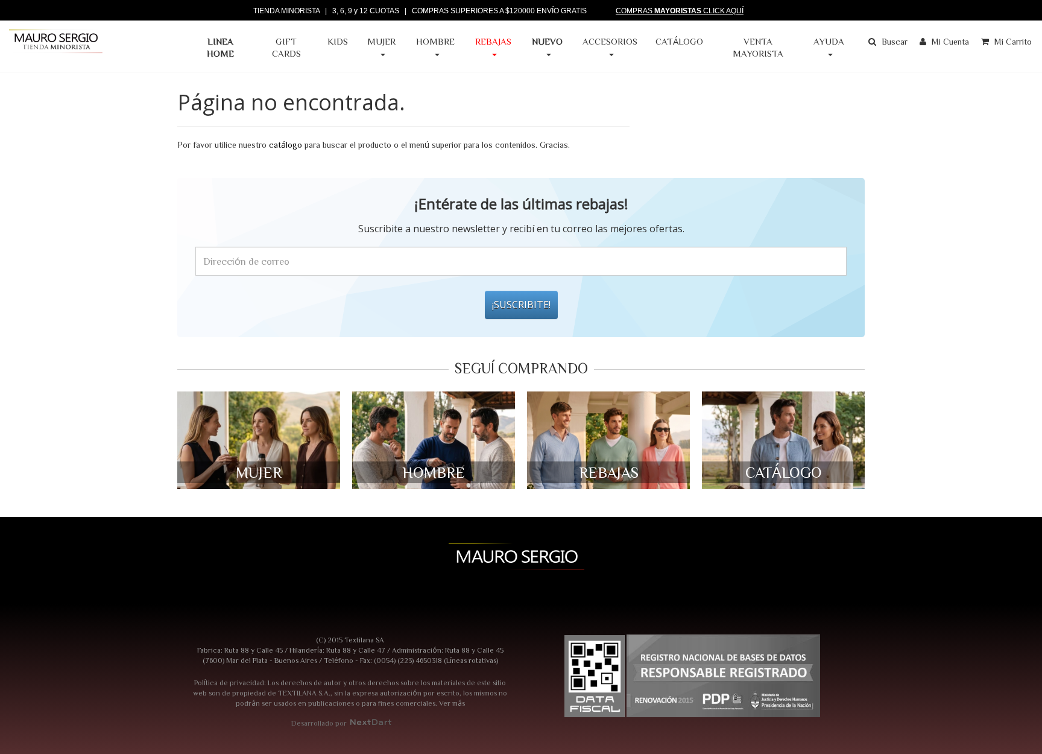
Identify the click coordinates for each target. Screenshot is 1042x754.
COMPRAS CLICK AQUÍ (680, 11)
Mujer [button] (381, 41)
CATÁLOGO (679, 41)
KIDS (337, 41)
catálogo (285, 145)
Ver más (452, 702)
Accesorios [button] (610, 41)
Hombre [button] (435, 41)
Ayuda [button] (828, 41)
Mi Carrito (1012, 41)
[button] (547, 48)
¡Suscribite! (521, 304)
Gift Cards (286, 47)
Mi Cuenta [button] (949, 41)
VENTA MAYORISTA (758, 47)
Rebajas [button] (493, 41)
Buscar (893, 41)
